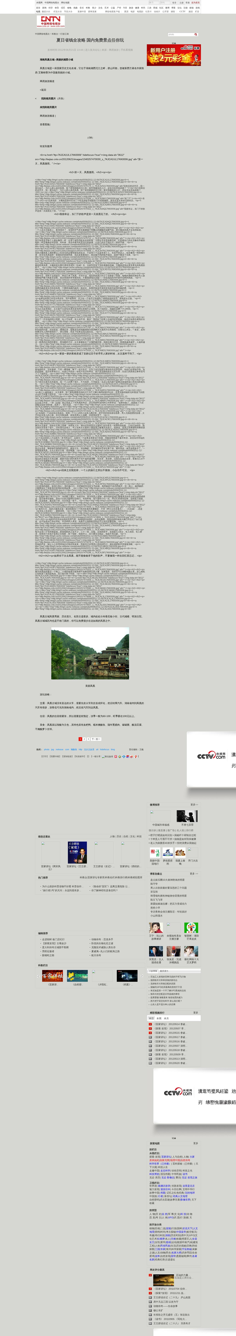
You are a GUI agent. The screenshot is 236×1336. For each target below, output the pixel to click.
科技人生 (163, 1167)
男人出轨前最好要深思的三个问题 (168, 887)
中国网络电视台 (52, 2)
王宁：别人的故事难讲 (156, 937)
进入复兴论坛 (92, 49)
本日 (151, 1018)
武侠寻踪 (187, 1252)
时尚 (143, 8)
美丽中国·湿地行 (155, 862)
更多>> (194, 804)
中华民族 (176, 1174)
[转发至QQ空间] (119, 756)
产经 (119, 8)
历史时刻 (176, 1235)
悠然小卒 (155, 907)
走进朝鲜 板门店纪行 (53, 939)
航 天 (189, 1217)
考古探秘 (171, 1231)
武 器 (177, 1217)
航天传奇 (96, 955)
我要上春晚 (180, 862)
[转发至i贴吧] (127, 756)
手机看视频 (127, 49)
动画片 (157, 11)
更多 (195, 1012)
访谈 (185, 8)
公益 (113, 8)
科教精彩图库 (135, 877)
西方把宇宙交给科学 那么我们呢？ (166, 1001)
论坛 (179, 8)
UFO (191, 1235)
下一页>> (96, 739)
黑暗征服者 (48, 951)
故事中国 (154, 1192)
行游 (174, 1228)
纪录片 (148, 11)
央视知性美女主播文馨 (174, 937)
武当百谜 (164, 1199)
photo (46, 749)
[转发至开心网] (115, 756)
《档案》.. (127, 984)
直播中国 (82, 11)
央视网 (39, 2)
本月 (166, 1018)
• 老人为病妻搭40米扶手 (162, 843)
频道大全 (46, 11)
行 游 (183, 1217)
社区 (161, 8)
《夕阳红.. (102, 984)
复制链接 (67, 756)
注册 (182, 3)
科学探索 (176, 1249)
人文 (157, 1252)
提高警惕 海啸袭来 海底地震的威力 (166, 997)
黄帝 (163, 1242)
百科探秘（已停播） (183, 1163)
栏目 (197, 11)
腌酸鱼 (74, 749)
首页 (38, 8)
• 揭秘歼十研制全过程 (184, 835)
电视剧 (140, 11)
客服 (188, 2)
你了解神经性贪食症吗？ (104, 890)
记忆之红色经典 (175, 1192)
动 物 (189, 1214)
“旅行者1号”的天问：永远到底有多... (61, 890)
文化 (100, 8)
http (80, 749)
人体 (157, 1245)
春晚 (69, 8)
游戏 (198, 8)
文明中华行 (189, 1189)
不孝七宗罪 (187, 824)
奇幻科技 (160, 1235)
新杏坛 (168, 1196)
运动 (174, 1242)
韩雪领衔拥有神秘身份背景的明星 (168, 895)
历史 (119, 836)
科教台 (55, 34)
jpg (52, 749)
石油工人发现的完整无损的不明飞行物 (168, 977)
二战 (163, 1228)
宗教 (189, 1245)
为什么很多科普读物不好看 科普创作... (63, 886)
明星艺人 (187, 1238)
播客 (173, 11)
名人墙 (180, 830)
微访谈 (152, 830)
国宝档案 (165, 1174)
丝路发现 (176, 1185)
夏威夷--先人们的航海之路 (105, 951)
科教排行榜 (121, 877)
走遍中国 (154, 1170)
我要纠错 (55, 756)
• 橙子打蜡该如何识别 (160, 835)
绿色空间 (176, 1170)
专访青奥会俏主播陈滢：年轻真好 (168, 911)
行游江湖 (64, 34)
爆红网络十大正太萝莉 (191, 961)
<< (39, 975)
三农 (149, 8)
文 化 (177, 1214)
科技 (139, 836)
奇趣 (151, 1235)
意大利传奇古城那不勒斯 (55, 947)
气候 (189, 1242)
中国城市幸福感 (160, 824)
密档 (157, 1231)
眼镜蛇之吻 (48, 955)
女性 (157, 1242)
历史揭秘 (181, 1245)
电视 (38, 11)
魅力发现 (154, 1189)
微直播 (161, 830)
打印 (45, 756)
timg (113, 749)
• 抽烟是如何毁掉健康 (184, 839)
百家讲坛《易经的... (130, 866)
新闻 (44, 8)
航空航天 (191, 1231)
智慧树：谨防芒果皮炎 (191, 937)
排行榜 (189, 830)
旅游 (131, 8)
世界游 (153, 1185)
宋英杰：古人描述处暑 (156, 961)
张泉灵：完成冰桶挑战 (174, 961)
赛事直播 (92, 11)
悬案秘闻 (181, 1256)
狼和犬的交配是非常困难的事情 (165, 994)
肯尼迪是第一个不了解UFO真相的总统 (168, 990)
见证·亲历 (154, 1177)
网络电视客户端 (112, 11)
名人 (167, 1238)
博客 (173, 8)
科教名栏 (110, 877)
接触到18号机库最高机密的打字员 (166, 987)
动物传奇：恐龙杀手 (102, 939)
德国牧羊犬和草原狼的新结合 (163, 980)
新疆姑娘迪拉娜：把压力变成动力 (168, 903)
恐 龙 (152, 1217)
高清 (126, 11)
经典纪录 (160, 1259)
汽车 (125, 8)
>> (141, 974)
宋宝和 (154, 891)
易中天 (184, 1235)
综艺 (63, 8)
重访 (178, 1177)
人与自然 (177, 1156)
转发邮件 (80, 756)
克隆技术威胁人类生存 (103, 947)
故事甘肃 (175, 1199)
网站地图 (65, 2)
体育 (57, 8)
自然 (126, 836)
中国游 (153, 1196)
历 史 (158, 1214)
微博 (167, 8)
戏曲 (75, 8)
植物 (151, 1228)
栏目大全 (58, 11)
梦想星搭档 (168, 862)
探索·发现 (154, 1156)
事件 (189, 1256)
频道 (191, 11)
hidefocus (104, 749)
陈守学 (154, 883)
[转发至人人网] (123, 756)
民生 (168, 1252)
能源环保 (182, 1242)
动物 (163, 1252)
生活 (173, 1245)
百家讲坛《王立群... (77, 866)
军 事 (171, 1214)
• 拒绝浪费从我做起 (186, 843)
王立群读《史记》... (104, 866)
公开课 (165, 11)
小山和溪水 (156, 915)
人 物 (152, 1214)
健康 (137, 8)
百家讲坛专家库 (96, 877)
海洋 (168, 1249)
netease (59, 749)
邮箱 (192, 8)
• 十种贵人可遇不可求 (161, 839)
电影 (133, 11)
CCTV (183, 11)
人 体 (164, 1217)
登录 (174, 3)
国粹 (179, 1228)
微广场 (171, 830)
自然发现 (165, 1256)
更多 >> (194, 873)
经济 (51, 8)
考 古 (158, 1217)
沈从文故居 (89, 749)
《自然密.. (77, 984)
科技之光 (187, 1170)
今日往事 (176, 1189)
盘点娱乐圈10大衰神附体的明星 (167, 879)
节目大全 (68, 11)
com (67, 749)
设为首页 (195, 2)
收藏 (178, 1238)
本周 (159, 1018)
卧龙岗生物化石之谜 (102, 943)
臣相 (157, 1228)
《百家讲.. (52, 984)
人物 (185, 1156)
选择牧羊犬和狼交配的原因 (162, 983)
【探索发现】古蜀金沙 (54, 943)
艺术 (107, 8)
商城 (155, 8)
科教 (88, 8)
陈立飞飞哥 (156, 899)
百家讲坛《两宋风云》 (50, 868)
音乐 (82, 8)
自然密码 (154, 1199)
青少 (94, 8)
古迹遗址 (170, 1259)
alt (97, 749)
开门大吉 (193, 860)
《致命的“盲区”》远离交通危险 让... (110, 886)
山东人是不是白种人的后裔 (162, 1004)
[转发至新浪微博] (131, 756)
